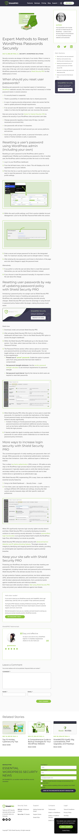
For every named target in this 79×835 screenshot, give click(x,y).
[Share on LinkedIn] (71, 46)
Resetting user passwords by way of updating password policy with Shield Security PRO (64, 65)
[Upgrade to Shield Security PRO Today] (27, 314)
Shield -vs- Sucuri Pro (54, 820)
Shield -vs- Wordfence (54, 812)
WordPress (6, 89)
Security (22, 54)
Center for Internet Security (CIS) (34, 114)
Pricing (44, 3)
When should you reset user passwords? (65, 56)
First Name (44, 764)
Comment (6, 671)
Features (30, 3)
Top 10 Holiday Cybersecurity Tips (10, 741)
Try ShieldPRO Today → (14, 616)
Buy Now (69, 3)
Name (4, 691)
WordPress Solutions (35, 54)
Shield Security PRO (37, 71)
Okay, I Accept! (66, 826)
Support (54, 3)
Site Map (66, 815)
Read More (6, 745)
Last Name (44, 770)
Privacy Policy (67, 812)
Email (30, 691)
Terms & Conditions (69, 809)
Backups (37, 3)
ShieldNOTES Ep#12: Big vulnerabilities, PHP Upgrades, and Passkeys (63, 742)
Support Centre (37, 814)
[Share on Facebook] (58, 46)
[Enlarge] (46, 385)
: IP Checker (24, 814)
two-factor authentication (19, 464)
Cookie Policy (66, 830)
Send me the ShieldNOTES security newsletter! (58, 790)
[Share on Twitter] (65, 46)
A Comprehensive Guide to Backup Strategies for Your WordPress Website (39, 742)
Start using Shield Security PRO (39, 585)
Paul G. (15, 736)
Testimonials (51, 809)
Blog (49, 3)
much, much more (17, 608)
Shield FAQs (36, 817)
